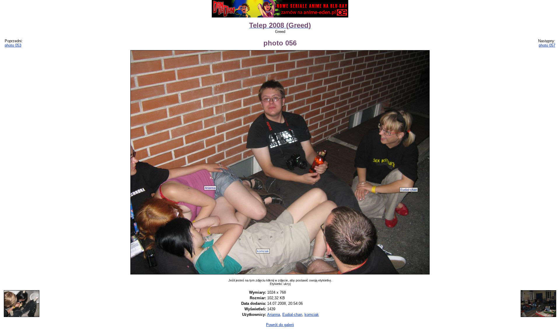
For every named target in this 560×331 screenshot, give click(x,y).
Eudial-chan (408, 189)
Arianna (210, 188)
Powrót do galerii (280, 325)
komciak (263, 251)
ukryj (287, 284)
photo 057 (547, 45)
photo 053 (13, 45)
